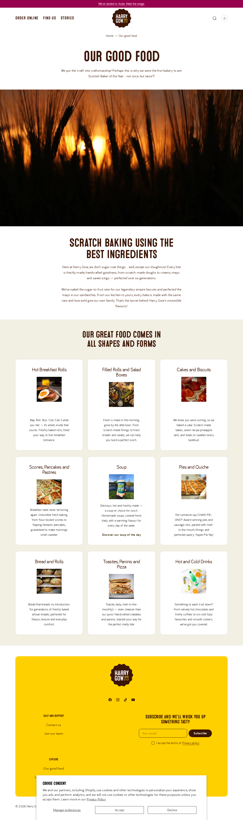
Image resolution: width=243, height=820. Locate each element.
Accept (119, 810)
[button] (214, 18)
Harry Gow (33, 806)
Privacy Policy (96, 799)
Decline (172, 810)
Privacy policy (190, 743)
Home (109, 36)
